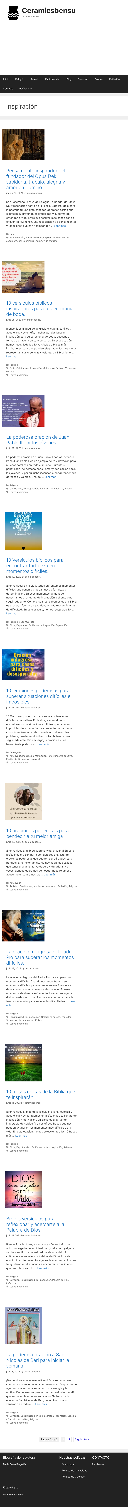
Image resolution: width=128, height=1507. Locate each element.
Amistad (14, 886)
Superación (61, 625)
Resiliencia (11, 759)
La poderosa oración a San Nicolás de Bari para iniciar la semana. (37, 1360)
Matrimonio (49, 368)
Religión (19, 79)
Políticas (24, 88)
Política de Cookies (73, 1476)
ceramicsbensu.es (13, 1494)
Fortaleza (37, 625)
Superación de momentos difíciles (24, 1020)
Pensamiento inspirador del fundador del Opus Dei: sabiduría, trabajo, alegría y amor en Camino (35, 179)
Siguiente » (82, 1439)
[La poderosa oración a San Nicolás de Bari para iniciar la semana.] (23, 1343)
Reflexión (114, 79)
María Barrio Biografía (14, 1464)
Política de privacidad (74, 1470)
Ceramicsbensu (49, 10)
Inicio (6, 79)
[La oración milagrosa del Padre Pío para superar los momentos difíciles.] (23, 940)
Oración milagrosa (50, 1017)
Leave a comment (19, 375)
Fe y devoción (17, 237)
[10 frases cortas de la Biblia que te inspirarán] (23, 1080)
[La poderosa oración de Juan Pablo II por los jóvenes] (23, 425)
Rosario (35, 79)
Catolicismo (16, 488)
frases (13, 234)
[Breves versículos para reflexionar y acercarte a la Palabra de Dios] (23, 1207)
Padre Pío (66, 1017)
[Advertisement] (64, 49)
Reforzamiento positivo (60, 756)
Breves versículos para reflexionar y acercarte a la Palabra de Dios (35, 1224)
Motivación (41, 756)
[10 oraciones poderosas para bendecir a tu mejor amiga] (23, 819)
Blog (68, 79)
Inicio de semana (45, 1415)
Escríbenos (98, 1464)
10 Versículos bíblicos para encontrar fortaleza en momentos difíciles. (35, 565)
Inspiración (49, 237)
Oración (98, 79)
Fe (24, 488)
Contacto (8, 88)
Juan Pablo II (56, 488)
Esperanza (21, 625)
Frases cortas (42, 1147)
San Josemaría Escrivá (30, 241)
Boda (12, 368)
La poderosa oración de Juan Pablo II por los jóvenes (37, 439)
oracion (68, 488)
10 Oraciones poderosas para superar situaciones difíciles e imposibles (38, 696)
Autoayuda (15, 752)
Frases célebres (33, 237)
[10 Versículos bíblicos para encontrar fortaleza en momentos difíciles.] (23, 548)
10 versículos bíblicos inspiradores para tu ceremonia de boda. (40, 308)
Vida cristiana (50, 241)
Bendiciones (26, 886)
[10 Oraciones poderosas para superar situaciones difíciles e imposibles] (23, 679)
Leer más (60, 225)
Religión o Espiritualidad (22, 621)
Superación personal (29, 759)
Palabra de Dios (60, 1280)
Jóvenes (44, 488)
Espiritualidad (52, 79)
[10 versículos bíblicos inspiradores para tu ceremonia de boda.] (23, 291)
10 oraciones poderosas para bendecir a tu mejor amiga (37, 833)
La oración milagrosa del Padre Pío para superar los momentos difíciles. (40, 957)
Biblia (12, 625)
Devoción (83, 79)
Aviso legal (68, 1464)
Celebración (22, 368)
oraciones (51, 886)
